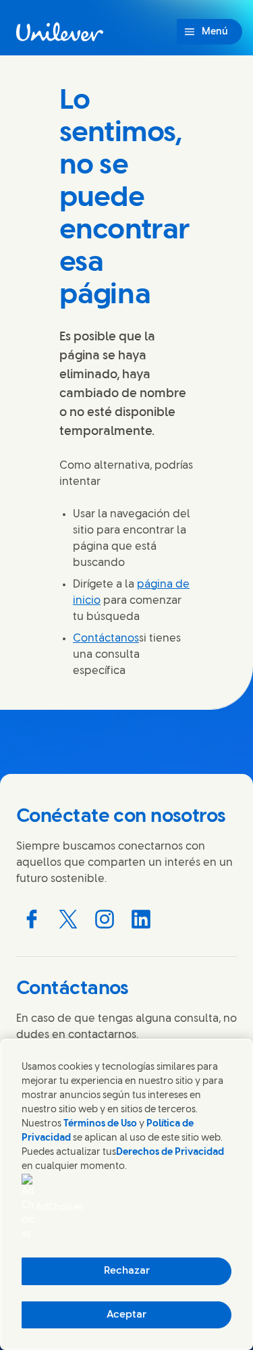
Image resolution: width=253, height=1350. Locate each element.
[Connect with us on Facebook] (31, 919)
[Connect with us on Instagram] (104, 919)
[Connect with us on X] (68, 919)
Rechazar (127, 1271)
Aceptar (126, 1314)
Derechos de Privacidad (170, 1152)
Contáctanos (106, 638)
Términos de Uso (100, 1124)
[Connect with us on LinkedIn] (141, 919)
